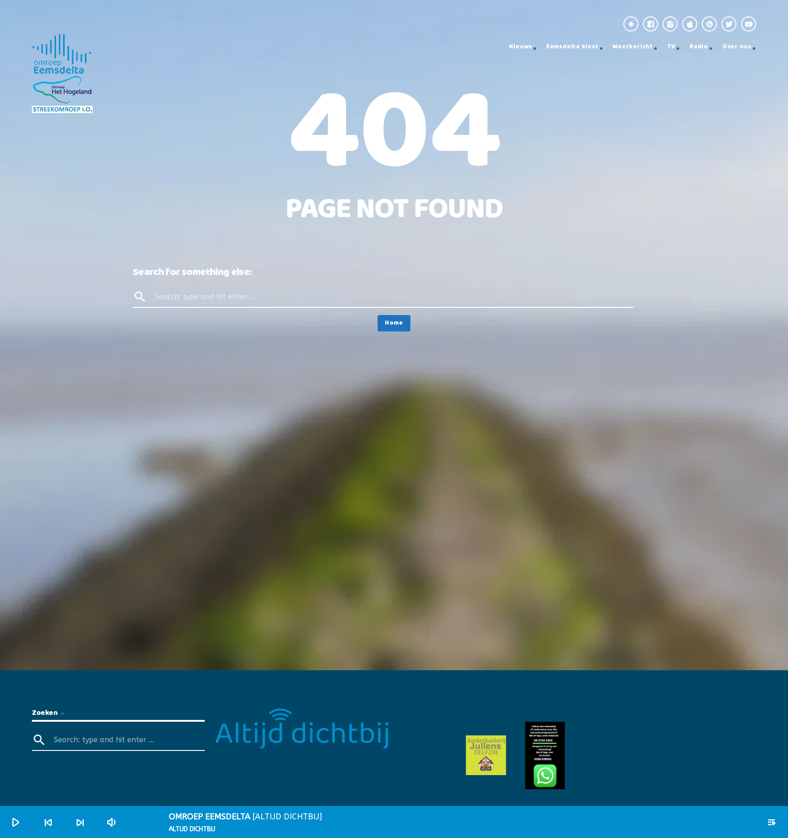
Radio (699, 47)
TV (671, 47)
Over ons (737, 47)
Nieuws (520, 47)
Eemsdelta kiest (572, 47)
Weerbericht (632, 47)
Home (394, 323)
